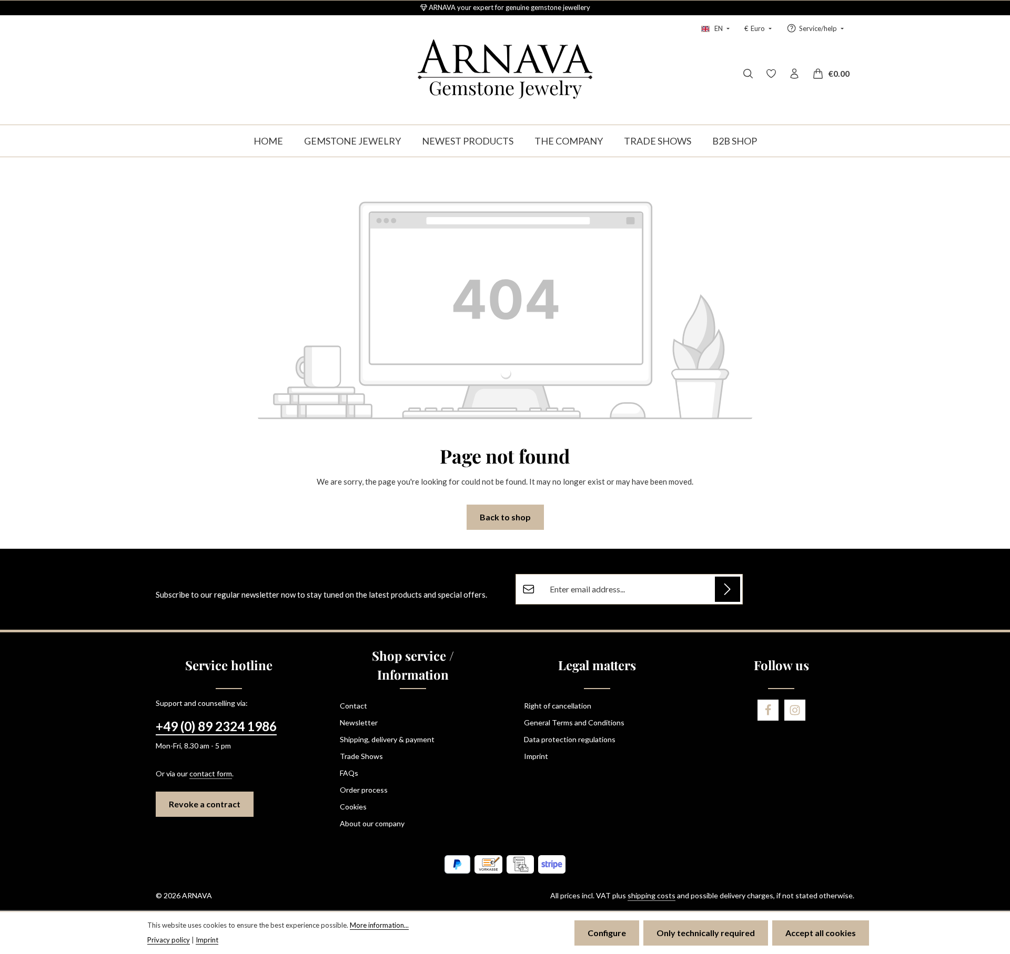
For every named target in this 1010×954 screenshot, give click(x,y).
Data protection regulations (569, 739)
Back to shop (505, 517)
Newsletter (359, 722)
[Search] (748, 73)
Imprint (536, 756)
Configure (607, 933)
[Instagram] (794, 710)
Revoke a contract (204, 804)
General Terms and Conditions (574, 722)
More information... (379, 925)
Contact (353, 705)
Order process (364, 789)
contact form (210, 773)
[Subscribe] (727, 589)
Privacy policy (168, 940)
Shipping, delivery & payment (387, 739)
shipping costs (651, 895)
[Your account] (794, 73)
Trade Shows (361, 756)
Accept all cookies (820, 933)
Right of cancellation (557, 705)
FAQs (349, 772)
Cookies (353, 806)
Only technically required (705, 933)
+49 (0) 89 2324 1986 (216, 726)
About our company (372, 823)
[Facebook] (768, 710)
